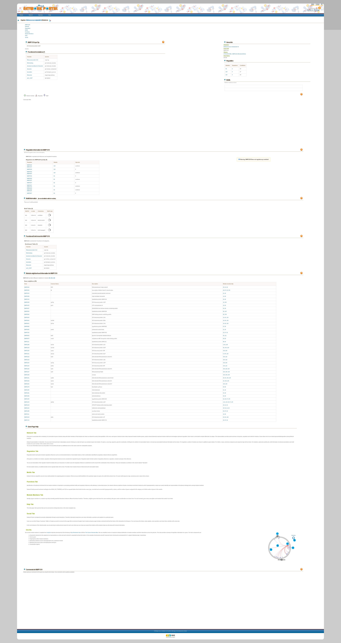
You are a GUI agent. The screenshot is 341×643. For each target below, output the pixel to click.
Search (31, 15)
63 (223, 417)
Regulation (27, 28)
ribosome (29, 69)
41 (225, 287)
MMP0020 (29, 165)
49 (223, 290)
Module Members (29, 33)
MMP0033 (29, 169)
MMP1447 (29, 166)
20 (223, 405)
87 (225, 290)
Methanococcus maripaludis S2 (34, 20)
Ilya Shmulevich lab (75, 532)
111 (225, 335)
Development (179, 631)
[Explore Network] (50, 20)
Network (27, 26)
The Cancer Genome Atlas (91, 532)
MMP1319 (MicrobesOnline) (239, 54)
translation (29, 72)
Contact (317, 4)
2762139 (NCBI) (228, 54)
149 (229, 371)
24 (223, 299)
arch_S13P (29, 78)
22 (223, 332)
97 (227, 399)
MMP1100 (29, 190)
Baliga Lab (158, 631)
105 (227, 344)
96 (228, 402)
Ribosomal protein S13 (32, 60)
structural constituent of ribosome (35, 66)
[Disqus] (163, 599)
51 (223, 329)
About (312, 4)
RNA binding (30, 63)
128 (227, 417)
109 (226, 314)
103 (226, 71)
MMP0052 (29, 171)
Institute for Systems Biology (168, 631)
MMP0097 (29, 173)
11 (223, 302)
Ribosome (29, 75)
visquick (49, 532)
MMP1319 (27, 24)
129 (229, 290)
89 (223, 341)
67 (223, 326)
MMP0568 (29, 189)
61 (223, 293)
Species (40, 15)
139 (226, 371)
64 (223, 338)
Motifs (26, 30)
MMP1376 (29, 187)
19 (223, 305)
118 (226, 74)
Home (21, 15)
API (322, 4)
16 (223, 317)
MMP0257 (29, 180)
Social (26, 37)
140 (226, 311)
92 (226, 68)
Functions (27, 32)
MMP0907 (29, 193)
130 (227, 317)
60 (223, 411)
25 (223, 287)
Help (49, 15)
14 (223, 296)
